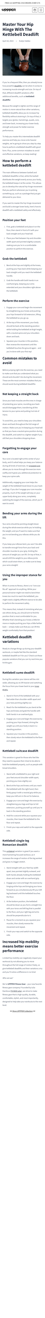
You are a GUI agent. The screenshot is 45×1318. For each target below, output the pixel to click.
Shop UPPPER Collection (22, 1011)
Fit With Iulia (16, 991)
